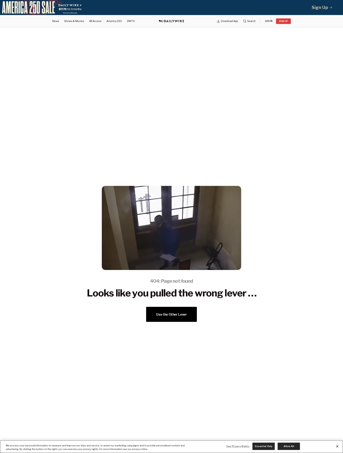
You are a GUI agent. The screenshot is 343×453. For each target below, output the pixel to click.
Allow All (289, 446)
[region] (171, 446)
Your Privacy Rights (238, 446)
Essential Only (263, 446)
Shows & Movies (74, 21)
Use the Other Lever (171, 314)
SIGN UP (283, 21)
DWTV (131, 21)
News (55, 21)
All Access (95, 21)
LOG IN (268, 21)
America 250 (114, 21)
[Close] (337, 446)
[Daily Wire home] (171, 21)
